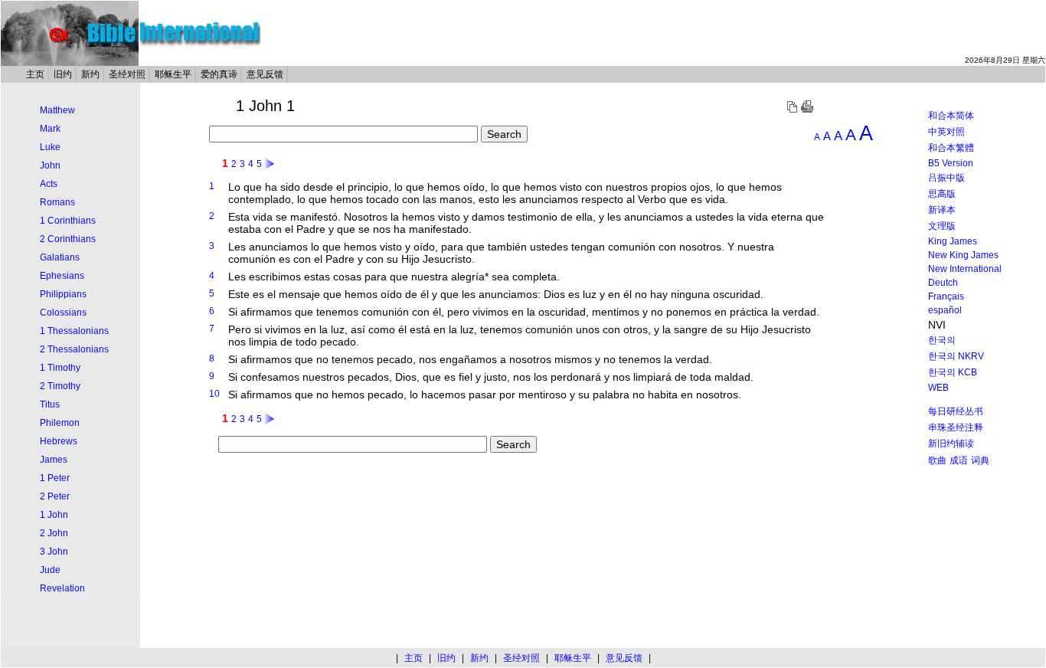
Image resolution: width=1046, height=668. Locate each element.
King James (952, 241)
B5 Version (950, 163)
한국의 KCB (952, 372)
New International (965, 269)
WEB (938, 387)
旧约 (63, 74)
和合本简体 (951, 115)
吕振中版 (946, 177)
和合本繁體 (951, 147)
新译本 (942, 210)
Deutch (943, 282)
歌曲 (937, 460)
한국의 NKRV (956, 356)
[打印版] (807, 109)
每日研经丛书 (955, 411)
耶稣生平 (173, 74)
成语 (959, 460)
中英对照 (946, 131)
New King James (963, 255)
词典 (980, 460)
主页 (35, 74)
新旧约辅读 (951, 443)
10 (214, 393)
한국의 (942, 340)
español (945, 310)
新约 (90, 74)
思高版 (942, 193)
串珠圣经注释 (955, 427)
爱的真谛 (219, 74)
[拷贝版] (792, 109)
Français (946, 296)
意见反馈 (265, 74)
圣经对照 (127, 74)
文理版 (942, 226)
